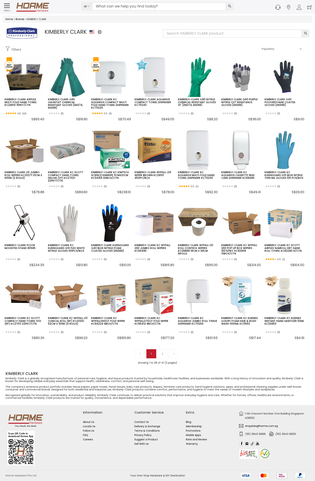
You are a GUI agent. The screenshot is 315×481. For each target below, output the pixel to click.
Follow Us (88, 431)
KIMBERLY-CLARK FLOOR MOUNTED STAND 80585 (20, 246)
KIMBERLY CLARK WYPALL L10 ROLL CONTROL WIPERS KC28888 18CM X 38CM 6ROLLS (195, 249)
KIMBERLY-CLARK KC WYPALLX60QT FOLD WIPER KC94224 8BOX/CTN (108, 321)
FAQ (85, 435)
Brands (20, 19)
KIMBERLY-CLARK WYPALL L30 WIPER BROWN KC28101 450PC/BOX (153, 175)
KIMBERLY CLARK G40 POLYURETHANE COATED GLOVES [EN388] (280, 102)
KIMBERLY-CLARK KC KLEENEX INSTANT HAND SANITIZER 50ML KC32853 (284, 321)
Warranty (192, 444)
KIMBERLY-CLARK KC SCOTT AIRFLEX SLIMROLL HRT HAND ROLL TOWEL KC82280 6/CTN (283, 248)
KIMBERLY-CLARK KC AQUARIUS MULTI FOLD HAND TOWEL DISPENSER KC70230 (196, 175)
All (85, 6)
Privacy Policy (142, 435)
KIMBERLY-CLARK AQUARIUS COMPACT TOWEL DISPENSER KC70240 (153, 102)
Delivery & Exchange (147, 426)
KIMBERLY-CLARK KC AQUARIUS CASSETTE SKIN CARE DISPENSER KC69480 (237, 175)
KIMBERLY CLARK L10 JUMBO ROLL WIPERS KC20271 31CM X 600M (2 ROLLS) (23, 175)
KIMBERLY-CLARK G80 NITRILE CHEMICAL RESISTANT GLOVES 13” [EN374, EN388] (197, 102)
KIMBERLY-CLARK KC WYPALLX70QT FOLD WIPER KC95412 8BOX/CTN (151, 321)
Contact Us (141, 422)
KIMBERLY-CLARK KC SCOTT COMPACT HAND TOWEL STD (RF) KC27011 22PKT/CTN (23, 321)
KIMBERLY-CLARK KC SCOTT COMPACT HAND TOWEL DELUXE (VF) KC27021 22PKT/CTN (65, 176)
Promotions (193, 431)
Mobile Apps (193, 435)
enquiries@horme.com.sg (261, 426)
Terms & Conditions (147, 431)
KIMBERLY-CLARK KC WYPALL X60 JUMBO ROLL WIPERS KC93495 (152, 248)
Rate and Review (196, 439)
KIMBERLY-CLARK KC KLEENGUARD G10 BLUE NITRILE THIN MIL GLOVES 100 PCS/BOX (284, 175)
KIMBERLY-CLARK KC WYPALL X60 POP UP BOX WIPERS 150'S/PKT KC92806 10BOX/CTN (239, 249)
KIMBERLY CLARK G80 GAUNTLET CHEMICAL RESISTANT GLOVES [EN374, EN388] (65, 104)
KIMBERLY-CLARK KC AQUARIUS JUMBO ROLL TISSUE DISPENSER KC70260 (197, 321)
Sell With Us (141, 444)
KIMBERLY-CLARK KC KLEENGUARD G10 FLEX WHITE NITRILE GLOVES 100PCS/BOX (66, 248)
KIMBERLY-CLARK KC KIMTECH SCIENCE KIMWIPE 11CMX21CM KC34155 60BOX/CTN (110, 175)
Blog (188, 422)
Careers (88, 439)
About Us (88, 422)
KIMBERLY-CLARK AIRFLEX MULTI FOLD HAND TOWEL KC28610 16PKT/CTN (21, 102)
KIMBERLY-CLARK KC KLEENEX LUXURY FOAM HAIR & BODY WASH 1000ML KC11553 (239, 321)
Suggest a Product (146, 439)
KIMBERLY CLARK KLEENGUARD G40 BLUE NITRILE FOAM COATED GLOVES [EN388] (110, 248)
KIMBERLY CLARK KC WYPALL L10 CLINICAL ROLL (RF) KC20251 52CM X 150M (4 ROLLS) (68, 321)
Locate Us (89, 426)
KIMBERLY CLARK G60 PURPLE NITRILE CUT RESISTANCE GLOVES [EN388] (239, 102)
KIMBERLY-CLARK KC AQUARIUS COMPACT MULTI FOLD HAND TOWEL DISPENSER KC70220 (110, 104)
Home (9, 19)
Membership (194, 426)
